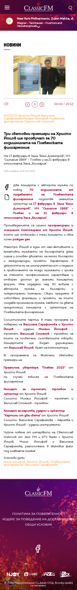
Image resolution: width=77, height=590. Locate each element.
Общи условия (38, 524)
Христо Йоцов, (38, 461)
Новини (12, 45)
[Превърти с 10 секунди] (27, 104)
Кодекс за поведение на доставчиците (38, 519)
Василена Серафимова (41, 464)
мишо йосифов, (15, 461)
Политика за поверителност (38, 514)
